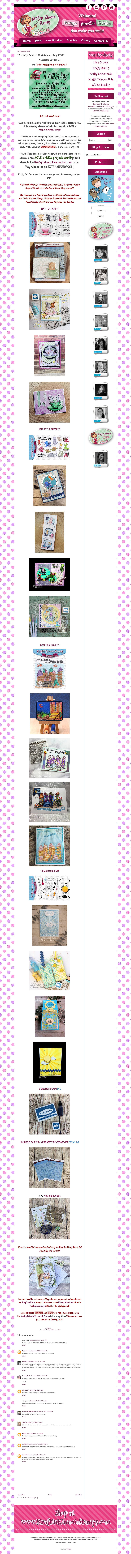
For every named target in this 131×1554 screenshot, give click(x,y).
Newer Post (21, 1495)
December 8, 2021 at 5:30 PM (35, 1433)
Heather (24, 1361)
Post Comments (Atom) (31, 1498)
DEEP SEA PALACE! (49, 645)
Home (50, 1495)
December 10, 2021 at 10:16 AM (36, 1455)
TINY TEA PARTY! (49, 208)
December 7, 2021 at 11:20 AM (34, 1390)
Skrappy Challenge (101, 111)
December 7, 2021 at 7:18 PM (38, 1401)
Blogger (69, 1549)
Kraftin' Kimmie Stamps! (50, 129)
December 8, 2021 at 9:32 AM (33, 1422)
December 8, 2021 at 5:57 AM (44, 1411)
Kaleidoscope (39, 1306)
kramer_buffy (26, 1376)
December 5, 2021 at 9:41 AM (39, 1351)
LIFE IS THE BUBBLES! (49, 429)
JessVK (24, 1455)
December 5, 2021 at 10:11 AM (36, 1361)
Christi (24, 1433)
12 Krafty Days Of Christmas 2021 (51, 1329)
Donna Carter (26, 1351)
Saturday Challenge (101, 104)
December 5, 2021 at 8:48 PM (39, 1376)
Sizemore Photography (29, 1411)
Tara (23, 1422)
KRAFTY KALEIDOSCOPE (55, 1142)
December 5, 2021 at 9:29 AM (38, 1340)
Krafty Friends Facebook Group (53, 162)
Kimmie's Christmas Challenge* (101, 107)
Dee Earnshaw (26, 1444)
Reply (24, 1345)
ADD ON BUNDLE (52, 1196)
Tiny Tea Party (29, 1302)
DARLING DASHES (29, 1142)
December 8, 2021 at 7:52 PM (39, 1444)
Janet (24, 1390)
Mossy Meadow (65, 1302)
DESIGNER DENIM (48, 1088)
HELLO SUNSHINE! (50, 871)
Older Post (78, 1495)
